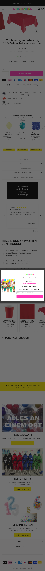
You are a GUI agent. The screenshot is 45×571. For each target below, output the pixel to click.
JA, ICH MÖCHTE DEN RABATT (30, 296)
